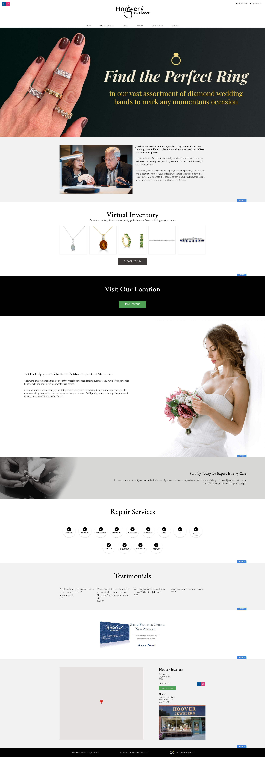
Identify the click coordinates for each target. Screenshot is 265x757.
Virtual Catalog (107, 25)
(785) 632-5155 (242, 4)
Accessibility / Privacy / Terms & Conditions (134, 752)
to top (242, 200)
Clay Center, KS (256, 4)
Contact (175, 25)
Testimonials (157, 25)
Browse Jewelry (132, 261)
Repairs (140, 25)
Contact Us (133, 304)
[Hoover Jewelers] (132, 11)
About (89, 25)
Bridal (125, 25)
